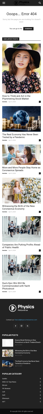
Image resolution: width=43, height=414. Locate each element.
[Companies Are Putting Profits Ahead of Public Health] (21, 229)
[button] (3, 3)
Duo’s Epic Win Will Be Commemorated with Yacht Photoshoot (16, 286)
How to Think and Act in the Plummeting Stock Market (16, 97)
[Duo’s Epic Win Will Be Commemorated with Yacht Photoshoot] (21, 267)
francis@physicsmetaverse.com (26, 320)
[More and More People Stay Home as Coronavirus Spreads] (21, 155)
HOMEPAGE (28, 28)
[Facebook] (15, 326)
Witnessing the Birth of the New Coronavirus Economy (18, 207)
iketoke (4, 101)
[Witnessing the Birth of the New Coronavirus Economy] (21, 190)
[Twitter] (27, 326)
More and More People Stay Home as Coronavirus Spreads (21, 169)
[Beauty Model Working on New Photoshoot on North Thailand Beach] (7, 343)
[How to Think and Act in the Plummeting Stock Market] (21, 68)
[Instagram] (21, 326)
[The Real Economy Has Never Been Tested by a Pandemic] (21, 119)
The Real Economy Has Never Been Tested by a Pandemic (20, 136)
